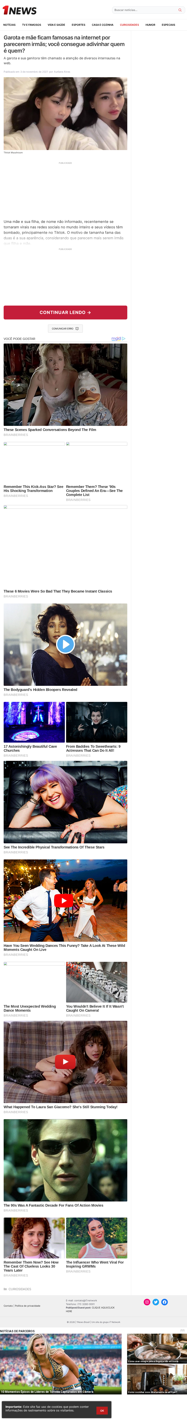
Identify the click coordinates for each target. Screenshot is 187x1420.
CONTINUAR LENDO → (65, 312)
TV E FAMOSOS (31, 24)
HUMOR (150, 24)
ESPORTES (78, 24)
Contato (8, 1305)
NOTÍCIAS (9, 24)
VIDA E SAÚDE (56, 24)
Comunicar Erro (62, 328)
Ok (102, 1410)
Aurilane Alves (62, 71)
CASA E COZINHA (102, 24)
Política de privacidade (27, 1305)
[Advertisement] (65, 190)
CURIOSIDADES (129, 24)
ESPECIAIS (168, 24)
